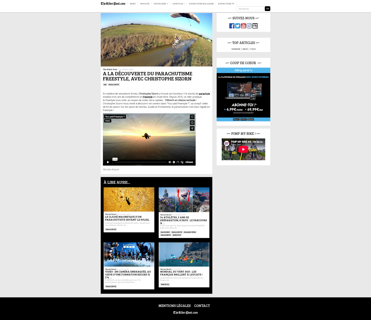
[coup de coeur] (243, 94)
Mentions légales (174, 305)
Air (105, 84)
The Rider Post (110, 69)
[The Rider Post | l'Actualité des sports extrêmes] (113, 3)
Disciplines (160, 3)
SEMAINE (235, 49)
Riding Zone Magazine (201, 3)
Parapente (166, 235)
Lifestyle (177, 3)
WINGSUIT (177, 235)
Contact (202, 305)
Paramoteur (190, 232)
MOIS (245, 49)
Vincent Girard (110, 214)
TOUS (253, 49)
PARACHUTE (114, 84)
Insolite (144, 3)
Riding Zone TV (226, 3)
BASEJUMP (165, 232)
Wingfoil (165, 284)
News (133, 3)
